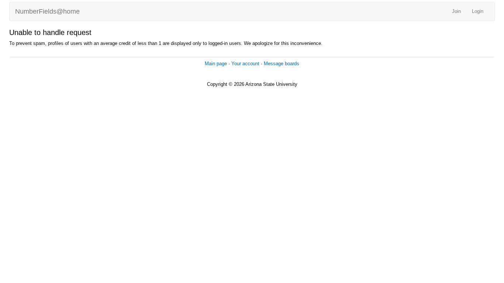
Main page (216, 63)
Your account (245, 63)
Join (456, 11)
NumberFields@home (47, 11)
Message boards (281, 63)
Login (477, 11)
